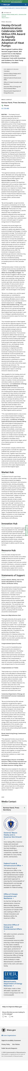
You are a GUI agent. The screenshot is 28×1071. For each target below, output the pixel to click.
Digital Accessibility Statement (11, 1040)
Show (5, 17)
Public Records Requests (9, 1048)
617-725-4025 (5, 108)
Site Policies (16, 1044)
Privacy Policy (5, 1044)
